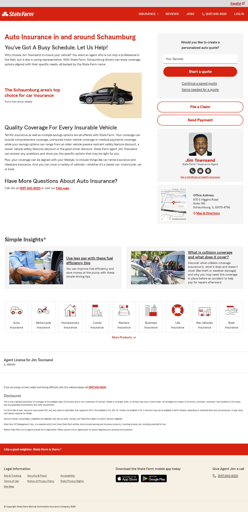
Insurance (147, 14)
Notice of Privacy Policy (40, 481)
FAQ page (62, 188)
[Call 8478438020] (192, 171)
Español (236, 3)
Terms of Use (11, 481)
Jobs (190, 14)
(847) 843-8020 (216, 14)
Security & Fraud (37, 475)
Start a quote (200, 72)
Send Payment (200, 120)
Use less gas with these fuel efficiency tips (89, 260)
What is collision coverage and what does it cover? (210, 255)
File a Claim (200, 107)
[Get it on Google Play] (154, 478)
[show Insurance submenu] (157, 14)
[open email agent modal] (200, 171)
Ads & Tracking (12, 475)
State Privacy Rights (72, 481)
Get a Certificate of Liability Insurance (200, 177)
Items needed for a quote (200, 89)
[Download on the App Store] (127, 478)
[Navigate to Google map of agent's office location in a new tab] (208, 171)
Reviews (172, 14)
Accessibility (67, 475)
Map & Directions (208, 213)
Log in (239, 14)
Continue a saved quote (199, 83)
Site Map (9, 486)
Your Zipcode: (175, 58)
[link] (18, 14)
